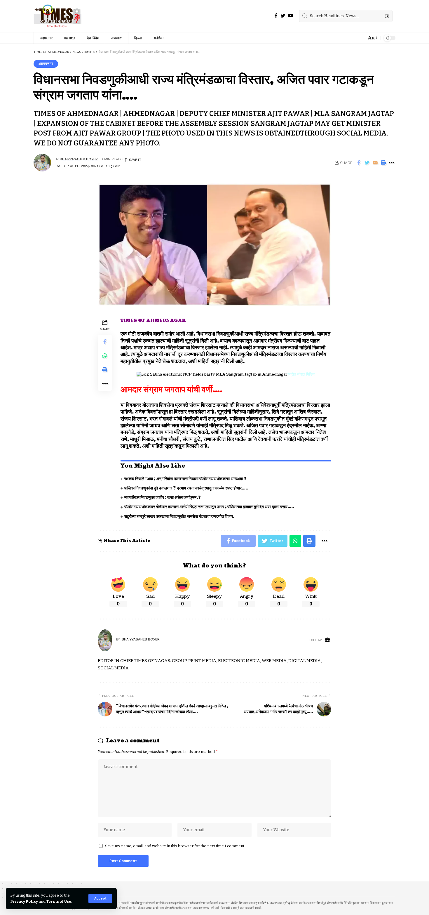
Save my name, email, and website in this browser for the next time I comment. (175, 846)
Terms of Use (58, 901)
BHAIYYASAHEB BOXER (79, 159)
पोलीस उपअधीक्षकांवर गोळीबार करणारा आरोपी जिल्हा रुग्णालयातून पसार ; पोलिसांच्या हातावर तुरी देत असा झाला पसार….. (209, 507)
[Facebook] (276, 16)
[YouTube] (291, 16)
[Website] (327, 640)
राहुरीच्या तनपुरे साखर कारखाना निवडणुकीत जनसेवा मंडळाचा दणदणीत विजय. (179, 516)
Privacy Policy (24, 901)
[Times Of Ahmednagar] (58, 16)
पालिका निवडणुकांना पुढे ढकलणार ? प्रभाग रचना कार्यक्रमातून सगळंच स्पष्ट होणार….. (186, 488)
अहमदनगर (45, 64)
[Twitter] (283, 16)
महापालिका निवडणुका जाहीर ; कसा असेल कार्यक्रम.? (162, 497)
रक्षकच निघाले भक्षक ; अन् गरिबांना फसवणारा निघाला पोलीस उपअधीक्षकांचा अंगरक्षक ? (185, 479)
